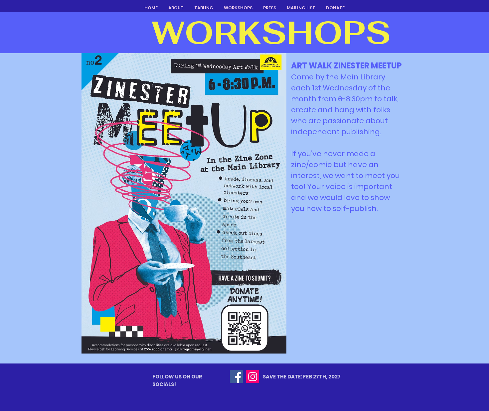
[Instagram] (252, 376)
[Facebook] (236, 376)
